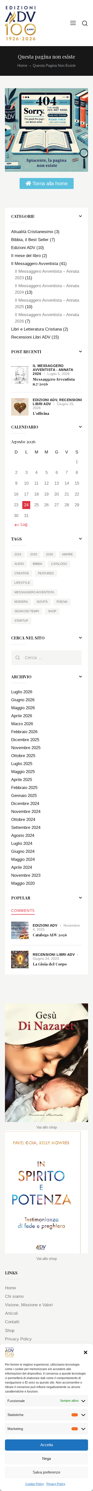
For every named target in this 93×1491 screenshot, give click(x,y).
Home (22, 65)
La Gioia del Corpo (50, 964)
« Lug (22, 524)
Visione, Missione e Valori (29, 1305)
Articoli (11, 1313)
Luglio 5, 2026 (58, 374)
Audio (19, 564)
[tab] (23, 910)
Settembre (25, 827)
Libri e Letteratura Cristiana (36, 329)
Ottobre (23, 755)
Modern (21, 602)
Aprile (21, 715)
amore (67, 554)
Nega (46, 1458)
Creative (21, 573)
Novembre (25, 747)
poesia (62, 602)
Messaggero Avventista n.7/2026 (54, 381)
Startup (21, 620)
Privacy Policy (55, 1484)
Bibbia (37, 564)
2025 (33, 554)
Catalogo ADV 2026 (50, 935)
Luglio (21, 692)
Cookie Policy (34, 1484)
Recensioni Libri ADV (30, 337)
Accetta (46, 1445)
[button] (85, 1352)
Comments (23, 910)
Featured (46, 573)
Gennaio (24, 795)
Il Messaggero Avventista (34, 263)
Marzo (22, 723)
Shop (52, 611)
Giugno (22, 700)
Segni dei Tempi (26, 611)
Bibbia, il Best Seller (30, 239)
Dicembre (25, 739)
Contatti (12, 1321)
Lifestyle (22, 583)
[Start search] (85, 23)
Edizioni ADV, (46, 400)
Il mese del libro (26, 255)
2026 (49, 554)
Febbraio (24, 731)
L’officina (41, 413)
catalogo (59, 564)
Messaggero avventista (34, 592)
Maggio (23, 707)
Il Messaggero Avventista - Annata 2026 (53, 370)
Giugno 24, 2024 (46, 959)
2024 (17, 554)
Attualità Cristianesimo (32, 231)
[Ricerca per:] (46, 657)
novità (42, 602)
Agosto (22, 835)
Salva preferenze (46, 1472)
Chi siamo (14, 1296)
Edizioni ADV (23, 247)
